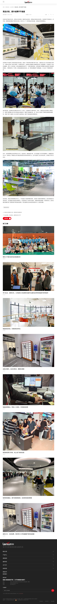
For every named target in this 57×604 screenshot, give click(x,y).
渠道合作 (5, 571)
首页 (4, 7)
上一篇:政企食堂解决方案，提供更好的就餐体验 (12, 212)
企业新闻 (12, 7)
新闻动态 (7, 7)
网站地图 (52, 601)
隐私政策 (41, 601)
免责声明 (46, 601)
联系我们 (5, 574)
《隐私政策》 (21, 593)
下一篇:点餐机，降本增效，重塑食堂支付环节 (12, 215)
